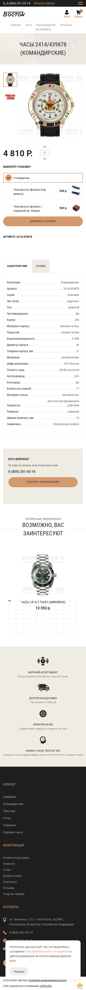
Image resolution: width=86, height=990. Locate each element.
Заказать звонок (44, 3)
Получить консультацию (43, 482)
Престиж (9, 811)
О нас (7, 869)
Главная (15, 24)
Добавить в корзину (43, 221)
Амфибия (9, 797)
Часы (28, 24)
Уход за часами (13, 894)
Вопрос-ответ (12, 875)
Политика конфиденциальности (47, 980)
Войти (67, 16)
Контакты (10, 882)
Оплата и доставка (16, 857)
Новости (9, 863)
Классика (66, 24)
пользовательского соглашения (47, 951)
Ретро (7, 818)
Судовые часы (13, 832)
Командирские (46, 24)
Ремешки (9, 825)
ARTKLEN (45, 986)
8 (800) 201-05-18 (18, 3)
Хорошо (19, 971)
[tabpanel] (43, 576)
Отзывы (41, 266)
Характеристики (17, 266)
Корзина (78, 16)
